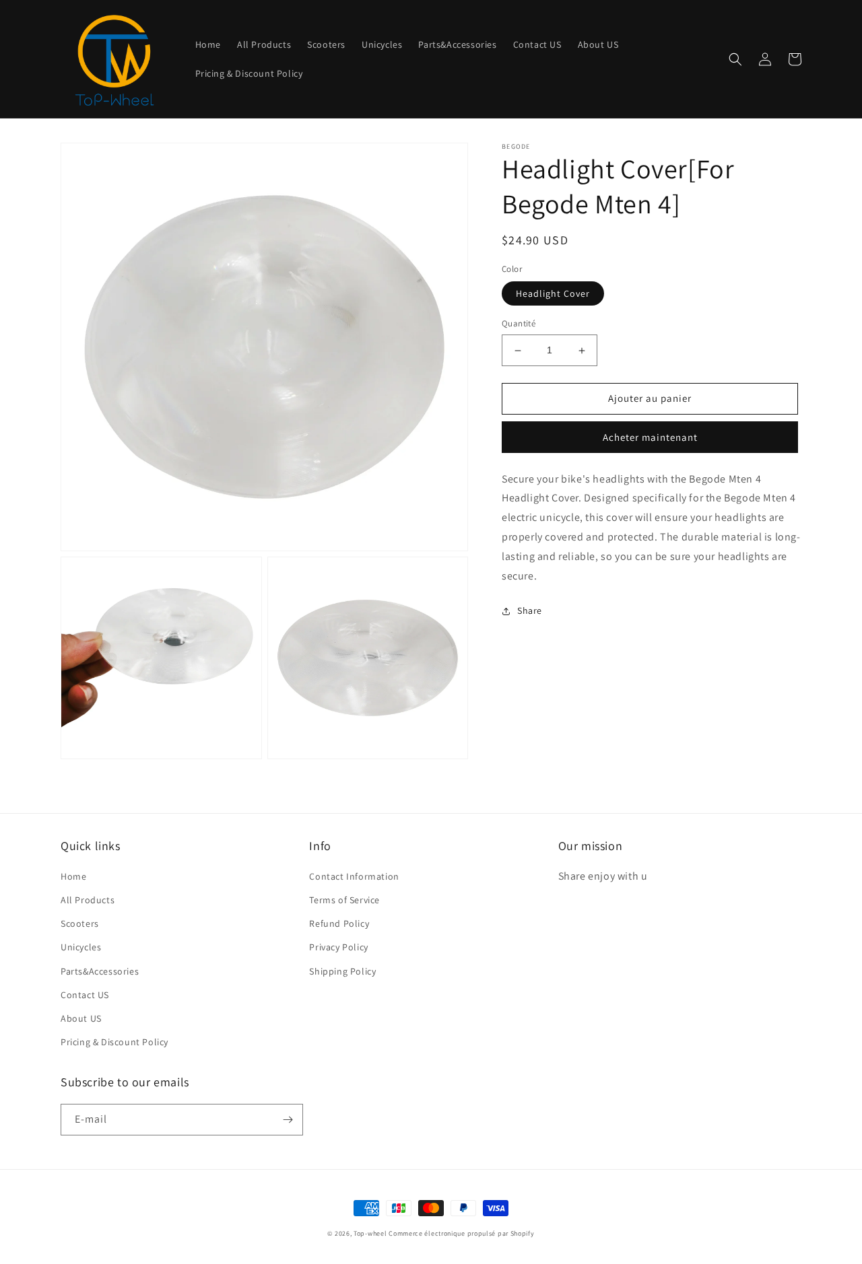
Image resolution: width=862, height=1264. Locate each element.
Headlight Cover (553, 294)
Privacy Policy (338, 947)
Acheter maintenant (650, 437)
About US (81, 1018)
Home (73, 876)
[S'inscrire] (287, 1119)
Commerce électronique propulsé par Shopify (461, 1233)
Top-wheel (370, 1233)
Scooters (80, 923)
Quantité (518, 324)
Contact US (85, 995)
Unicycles (81, 947)
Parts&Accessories (100, 971)
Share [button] (529, 611)
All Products (87, 900)
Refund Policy (339, 923)
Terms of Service (344, 900)
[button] (735, 59)
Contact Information (354, 876)
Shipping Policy (342, 971)
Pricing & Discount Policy (114, 1042)
